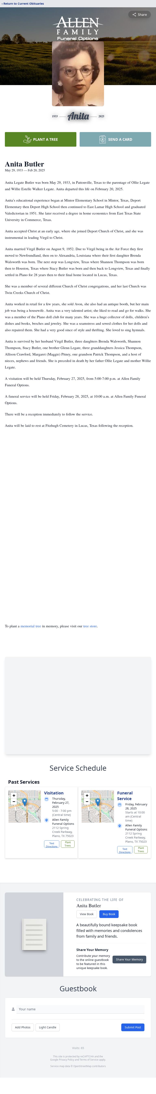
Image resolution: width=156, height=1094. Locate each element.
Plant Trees (68, 844)
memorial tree (31, 625)
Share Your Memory (129, 959)
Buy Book (109, 914)
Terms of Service (89, 1059)
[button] (24, 802)
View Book (86, 914)
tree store (90, 625)
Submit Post (133, 1027)
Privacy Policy (66, 1059)
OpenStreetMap (82, 1066)
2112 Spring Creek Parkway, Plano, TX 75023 (63, 832)
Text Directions (51, 845)
